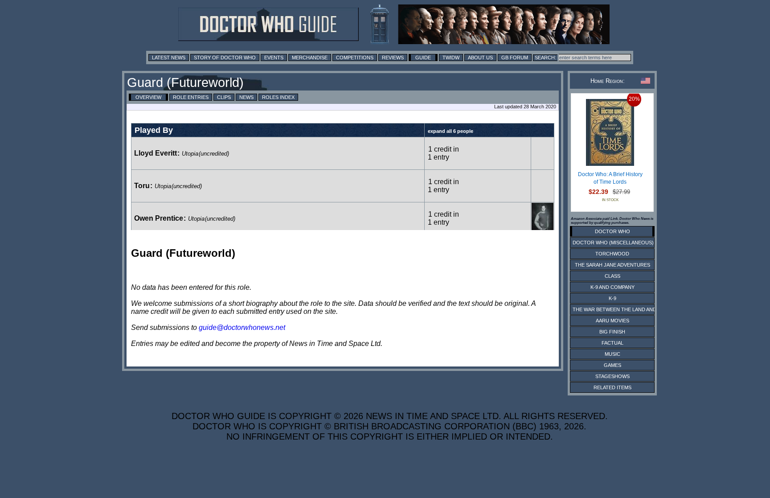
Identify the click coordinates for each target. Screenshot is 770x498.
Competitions (354, 57)
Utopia (190, 153)
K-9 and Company (612, 287)
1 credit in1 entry (443, 153)
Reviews (393, 57)
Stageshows (612, 376)
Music (612, 354)
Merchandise (310, 57)
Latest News (168, 57)
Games (612, 365)
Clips (224, 97)
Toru (142, 185)
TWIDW (450, 57)
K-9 (612, 298)
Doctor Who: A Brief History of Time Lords (610, 178)
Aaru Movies (612, 320)
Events (273, 57)
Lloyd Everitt (155, 153)
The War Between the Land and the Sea (625, 309)
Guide (423, 57)
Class (612, 276)
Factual (612, 343)
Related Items (612, 387)
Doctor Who (612, 231)
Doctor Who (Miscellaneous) (613, 242)
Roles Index (278, 97)
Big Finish (612, 331)
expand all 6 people (450, 131)
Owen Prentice (158, 218)
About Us (480, 57)
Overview (148, 97)
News (246, 97)
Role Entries (191, 97)
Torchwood (612, 253)
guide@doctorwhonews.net (242, 327)
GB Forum (514, 57)
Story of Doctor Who (225, 57)
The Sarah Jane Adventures (612, 265)
